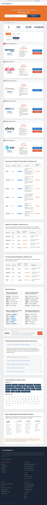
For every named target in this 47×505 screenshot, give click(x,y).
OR (6, 403)
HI (37, 396)
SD (17, 403)
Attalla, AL (8, 389)
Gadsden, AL (8, 384)
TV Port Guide (3, 493)
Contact (25, 496)
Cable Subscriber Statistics (29, 483)
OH (35, 401)
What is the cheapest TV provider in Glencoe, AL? (17, 357)
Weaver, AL (39, 389)
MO (6, 401)
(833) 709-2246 (37, 109)
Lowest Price (9, 39)
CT (23, 396)
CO (20, 396)
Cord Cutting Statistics (28, 489)
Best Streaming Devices (28, 468)
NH (18, 401)
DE (26, 396)
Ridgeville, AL (27, 389)
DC (29, 396)
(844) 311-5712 (37, 128)
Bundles (18, 33)
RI (12, 403)
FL (31, 396)
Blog (25, 498)
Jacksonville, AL (21, 389)
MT (9, 401)
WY (9, 405)
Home (5, 22)
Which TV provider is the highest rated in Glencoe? (18, 364)
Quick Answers (9, 35)
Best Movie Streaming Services (30, 464)
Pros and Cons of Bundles (29, 470)
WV (37, 403)
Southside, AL (14, 384)
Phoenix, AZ (3, 472)
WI (6, 405)
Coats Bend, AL (19, 387)
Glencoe (12, 22)
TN (20, 403)
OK (38, 401)
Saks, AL (12, 391)
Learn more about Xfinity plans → (27, 334)
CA (17, 396)
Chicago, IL (3, 464)
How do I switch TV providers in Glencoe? (16, 371)
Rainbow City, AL (37, 384)
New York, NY (3, 470)
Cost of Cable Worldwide (29, 485)
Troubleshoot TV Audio (5, 491)
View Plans (37, 53)
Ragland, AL (18, 391)
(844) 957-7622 (37, 148)
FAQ (15, 35)
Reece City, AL (38, 387)
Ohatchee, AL (31, 387)
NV (15, 401)
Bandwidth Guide (4, 489)
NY (27, 401)
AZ (12, 396)
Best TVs (2, 485)
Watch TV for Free (27, 478)
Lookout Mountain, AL (10, 387)
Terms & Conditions (7, 459)
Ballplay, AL (25, 387)
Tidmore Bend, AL (29, 384)
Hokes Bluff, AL (21, 384)
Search (35, 16)
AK (9, 396)
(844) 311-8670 (37, 69)
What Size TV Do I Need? (5, 487)
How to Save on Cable (28, 476)
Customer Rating (16, 39)
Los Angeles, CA (4, 466)
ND (32, 401)
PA (9, 403)
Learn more (38, 0)
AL (6, 396)
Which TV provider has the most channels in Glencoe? (18, 360)
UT (26, 403)
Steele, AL (8, 391)
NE (12, 401)
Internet (13, 33)
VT (29, 403)
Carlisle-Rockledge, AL (26, 391)
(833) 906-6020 (37, 90)
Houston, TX (3, 468)
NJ (21, 401)
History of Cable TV (28, 487)
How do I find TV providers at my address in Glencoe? (18, 344)
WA (34, 403)
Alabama (8, 22)
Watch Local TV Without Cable (6, 483)
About (25, 494)
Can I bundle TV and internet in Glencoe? (16, 368)
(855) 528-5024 (37, 50)
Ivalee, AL (33, 389)
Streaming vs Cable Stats (29, 466)
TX (23, 403)
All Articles (26, 474)
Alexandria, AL (13, 389)
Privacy (2, 459)
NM (24, 401)
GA (34, 396)
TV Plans (8, 33)
